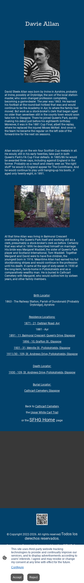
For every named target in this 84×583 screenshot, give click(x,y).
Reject (33, 577)
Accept (17, 577)
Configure (17, 567)
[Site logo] (42, 519)
